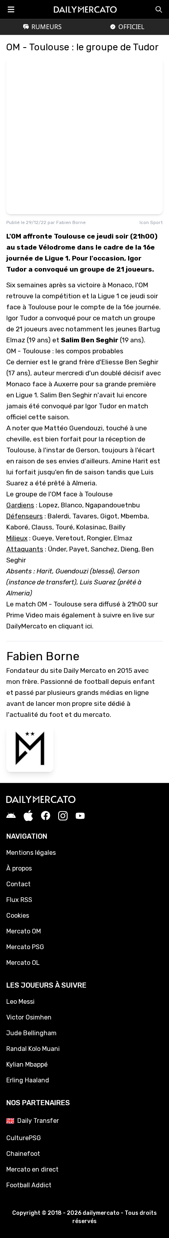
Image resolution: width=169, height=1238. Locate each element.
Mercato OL (23, 962)
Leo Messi (20, 1001)
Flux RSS (19, 900)
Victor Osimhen (28, 1017)
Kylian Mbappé (27, 1064)
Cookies (17, 915)
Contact (18, 884)
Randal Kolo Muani (33, 1048)
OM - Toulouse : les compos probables (64, 351)
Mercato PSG (25, 947)
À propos (19, 868)
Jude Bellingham (31, 1033)
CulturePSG (23, 1138)
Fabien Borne (71, 222)
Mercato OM (23, 931)
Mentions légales (31, 852)
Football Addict (28, 1185)
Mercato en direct (32, 1169)
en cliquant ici (70, 626)
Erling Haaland (27, 1080)
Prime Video (24, 615)
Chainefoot (23, 1153)
